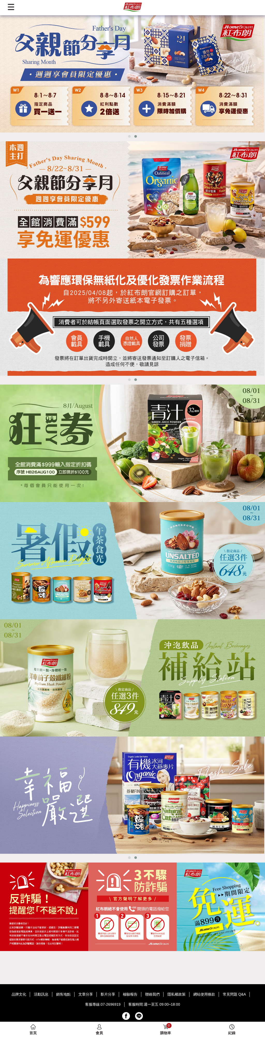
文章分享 (85, 994)
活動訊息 (41, 994)
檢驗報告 (130, 994)
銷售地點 (63, 994)
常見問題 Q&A (234, 994)
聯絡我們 (152, 994)
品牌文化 (19, 994)
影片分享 (108, 994)
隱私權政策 (176, 994)
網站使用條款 (204, 994)
